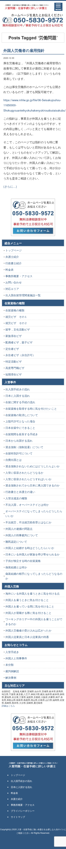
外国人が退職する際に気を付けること (28, 613)
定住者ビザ (12, 349)
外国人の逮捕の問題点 (18, 529)
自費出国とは (13, 460)
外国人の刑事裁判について (21, 535)
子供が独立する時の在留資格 (23, 561)
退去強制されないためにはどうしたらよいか (32, 466)
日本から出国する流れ (18, 441)
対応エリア (12, 289)
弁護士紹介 (12, 257)
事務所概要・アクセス (18, 276)
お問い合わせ (13, 282)
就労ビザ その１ (16, 317)
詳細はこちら (8, 705)
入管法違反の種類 (16, 498)
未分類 (9, 665)
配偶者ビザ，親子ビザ (18, 342)
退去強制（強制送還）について (24, 447)
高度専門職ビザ (14, 368)
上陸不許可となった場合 (20, 421)
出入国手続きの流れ (17, 389)
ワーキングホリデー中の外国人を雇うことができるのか (33, 621)
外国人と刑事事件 (16, 658)
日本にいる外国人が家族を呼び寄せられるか (32, 554)
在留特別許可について (18, 453)
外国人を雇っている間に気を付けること (29, 606)
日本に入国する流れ (17, 396)
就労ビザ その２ (16, 323)
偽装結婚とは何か (16, 567)
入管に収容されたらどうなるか (24, 473)
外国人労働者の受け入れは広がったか (28, 630)
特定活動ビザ (13, 361)
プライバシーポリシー (23, 810)
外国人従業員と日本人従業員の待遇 (27, 637)
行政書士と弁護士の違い (20, 492)
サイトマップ (18, 816)
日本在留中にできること (20, 428)
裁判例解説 (12, 671)
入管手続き (12, 652)
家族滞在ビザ (13, 336)
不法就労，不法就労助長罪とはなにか (28, 522)
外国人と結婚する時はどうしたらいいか (29, 548)
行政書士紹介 (13, 263)
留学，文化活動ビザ (17, 329)
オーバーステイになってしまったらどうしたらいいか (33, 513)
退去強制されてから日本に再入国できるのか (32, 485)
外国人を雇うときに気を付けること (27, 600)
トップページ (13, 250)
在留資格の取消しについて (21, 415)
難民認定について (16, 542)
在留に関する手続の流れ (20, 402)
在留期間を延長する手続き (21, 434)
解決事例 (10, 678)
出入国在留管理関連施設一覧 (23, 295)
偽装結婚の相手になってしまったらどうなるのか (33, 576)
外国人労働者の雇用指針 (24, 50)
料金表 (9, 270)
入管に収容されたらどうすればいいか (28, 479)
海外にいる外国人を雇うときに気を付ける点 (32, 593)
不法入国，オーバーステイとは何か (27, 505)
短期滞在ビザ (13, 374)
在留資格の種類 (14, 310)
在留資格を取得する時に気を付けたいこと (31, 409)
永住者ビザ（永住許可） (20, 355)
